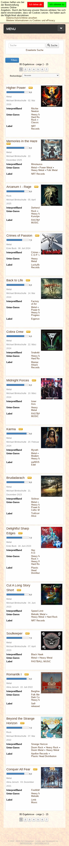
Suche (54, 45)
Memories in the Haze (21, 141)
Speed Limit (37, 611)
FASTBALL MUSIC (37, 221)
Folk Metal (52, 170)
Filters (13, 60)
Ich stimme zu (57, 4)
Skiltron (35, 498)
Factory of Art (35, 302)
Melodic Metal (38, 614)
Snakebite (36, 352)
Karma (11, 429)
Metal (34, 167)
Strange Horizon (39, 744)
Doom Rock (37, 747)
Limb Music (34, 801)
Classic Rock (38, 122)
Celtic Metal (37, 510)
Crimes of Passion (19, 235)
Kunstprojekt (37, 216)
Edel (33, 464)
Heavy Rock (37, 561)
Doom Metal (37, 750)
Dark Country (38, 697)
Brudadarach (15, 478)
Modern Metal (38, 456)
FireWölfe (36, 790)
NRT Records (35, 127)
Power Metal (45, 167)
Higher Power (16, 88)
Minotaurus (36, 164)
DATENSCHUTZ (42, 843)
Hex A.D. (33, 551)
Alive (33, 516)
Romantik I (14, 674)
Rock (33, 119)
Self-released (35, 705)
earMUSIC (36, 462)
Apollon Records (39, 753)
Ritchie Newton (35, 110)
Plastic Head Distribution (43, 756)
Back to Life (14, 280)
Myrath (34, 450)
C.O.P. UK (36, 255)
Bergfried (35, 691)
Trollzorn (35, 513)
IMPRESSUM (26, 843)
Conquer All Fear (18, 769)
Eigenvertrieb (38, 319)
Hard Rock (36, 117)
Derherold (36, 207)
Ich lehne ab (35, 4)
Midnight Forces (17, 380)
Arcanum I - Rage (18, 187)
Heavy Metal (37, 114)
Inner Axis (33, 402)
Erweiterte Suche (34, 50)
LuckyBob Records (36, 266)
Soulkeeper (14, 633)
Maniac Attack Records (35, 365)
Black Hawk (37, 654)
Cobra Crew (14, 331)
